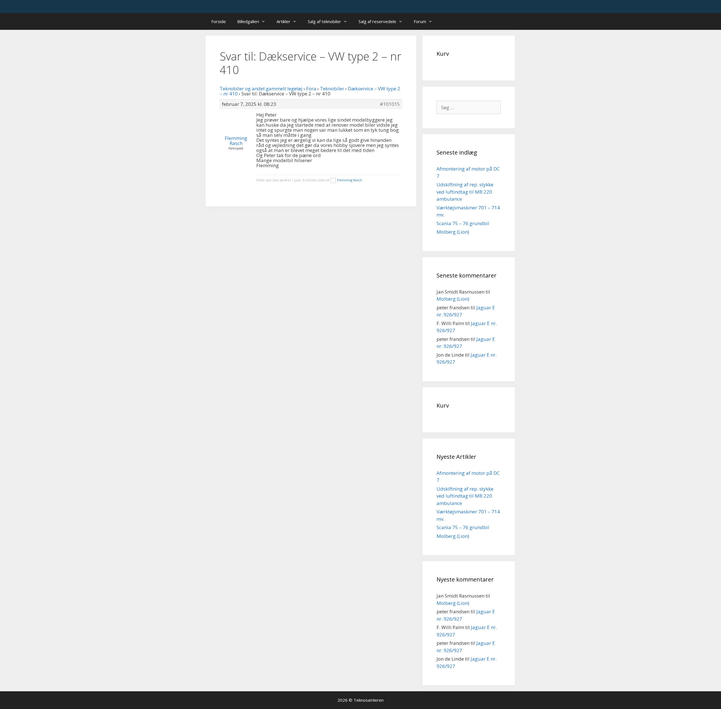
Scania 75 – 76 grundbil (463, 223)
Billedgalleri (248, 21)
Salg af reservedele (377, 21)
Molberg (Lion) (453, 232)
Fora (311, 88)
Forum (420, 21)
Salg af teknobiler (324, 21)
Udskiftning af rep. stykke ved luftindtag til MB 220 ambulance (465, 191)
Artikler (283, 21)
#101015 (390, 104)
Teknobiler (332, 88)
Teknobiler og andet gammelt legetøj (261, 88)
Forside (218, 21)
